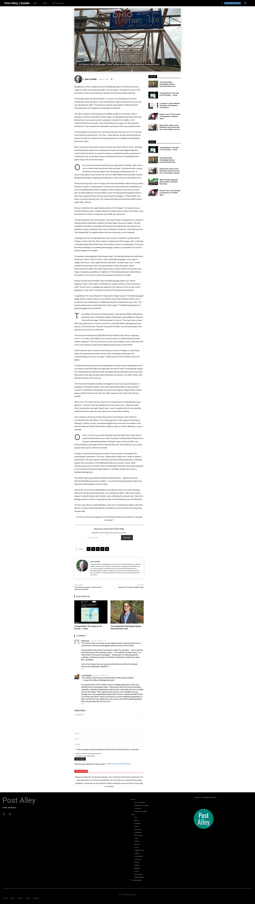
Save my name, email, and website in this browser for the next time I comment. (108, 749)
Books (150, 108)
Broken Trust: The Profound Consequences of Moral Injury (170, 116)
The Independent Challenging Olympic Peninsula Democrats (125, 627)
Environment (152, 129)
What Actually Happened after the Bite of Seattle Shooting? (169, 182)
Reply (82, 669)
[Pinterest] (98, 549)
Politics (80, 60)
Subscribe (126, 538)
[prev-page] (149, 134)
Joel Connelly (91, 79)
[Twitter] (10, 814)
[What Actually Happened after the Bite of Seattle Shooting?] (153, 181)
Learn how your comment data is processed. (119, 764)
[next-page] (153, 134)
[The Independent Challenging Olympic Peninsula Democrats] (127, 612)
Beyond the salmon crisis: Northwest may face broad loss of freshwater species (170, 127)
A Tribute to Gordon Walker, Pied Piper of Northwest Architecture (170, 106)
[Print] (107, 549)
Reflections (152, 118)
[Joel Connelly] (78, 79)
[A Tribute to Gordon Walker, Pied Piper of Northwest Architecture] (153, 105)
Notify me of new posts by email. (85, 756)
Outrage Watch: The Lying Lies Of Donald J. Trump (169, 94)
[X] (93, 549)
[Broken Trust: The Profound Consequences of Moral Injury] (153, 116)
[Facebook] (89, 549)
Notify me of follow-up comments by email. (88, 753)
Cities (150, 184)
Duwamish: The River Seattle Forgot (131, 587)
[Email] (102, 549)
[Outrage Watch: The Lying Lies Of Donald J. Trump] (90, 612)
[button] (245, 3)
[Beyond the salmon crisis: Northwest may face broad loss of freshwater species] (153, 127)
